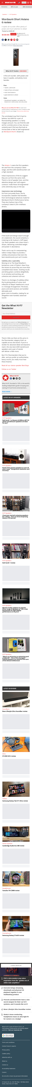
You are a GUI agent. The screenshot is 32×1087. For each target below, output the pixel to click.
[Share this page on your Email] (17, 40)
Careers (4, 1072)
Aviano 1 (8, 165)
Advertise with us (7, 1057)
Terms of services (22, 322)
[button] (30, 2)
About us (4, 1061)
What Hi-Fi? (22, 33)
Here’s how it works (17, 45)
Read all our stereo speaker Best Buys (15, 365)
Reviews (13, 34)
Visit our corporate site (15, 1030)
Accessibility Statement (8, 1068)
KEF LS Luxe (14, 7)
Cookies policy (6, 1053)
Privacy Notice (24, 324)
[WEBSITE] (17, 378)
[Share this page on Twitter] (6, 40)
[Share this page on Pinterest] (11, 40)
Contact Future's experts (9, 1046)
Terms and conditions (8, 1042)
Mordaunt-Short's (10, 132)
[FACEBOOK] (11, 378)
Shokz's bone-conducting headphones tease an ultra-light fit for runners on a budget (16, 1017)
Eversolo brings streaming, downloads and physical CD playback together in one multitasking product (14, 991)
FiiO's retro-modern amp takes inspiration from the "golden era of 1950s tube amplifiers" (16, 980)
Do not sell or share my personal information (15, 1076)
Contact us (5, 1065)
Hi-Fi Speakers (13, 14)
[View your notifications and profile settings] (15, 2)
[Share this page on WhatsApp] (9, 40)
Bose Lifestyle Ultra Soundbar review (17, 1009)
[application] (16, 220)
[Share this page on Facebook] (3, 40)
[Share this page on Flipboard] (14, 40)
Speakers (4, 14)
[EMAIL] (20, 378)
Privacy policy (6, 1050)
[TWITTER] (14, 378)
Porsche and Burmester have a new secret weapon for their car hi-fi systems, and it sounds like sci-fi (17, 1002)
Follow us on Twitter (9, 369)
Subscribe (24, 2)
